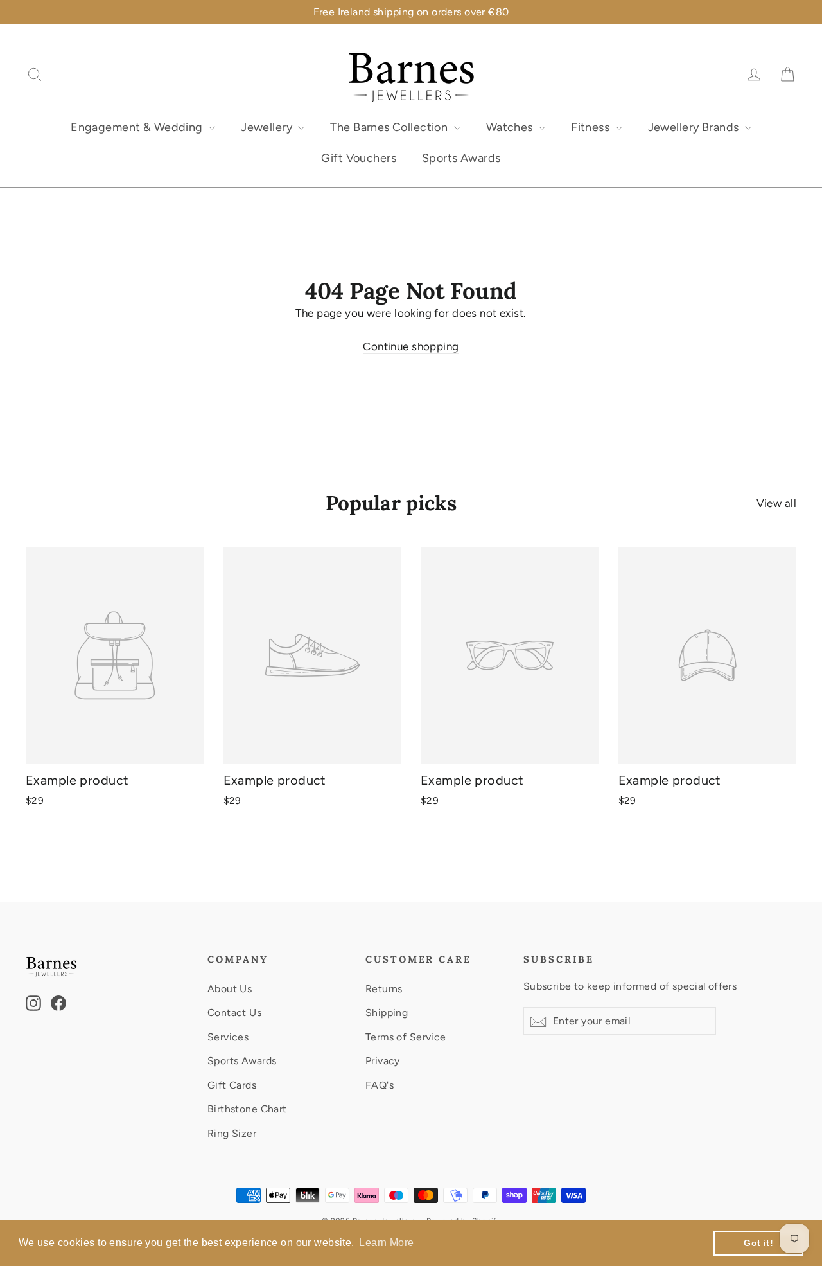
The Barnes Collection (390, 127)
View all (776, 503)
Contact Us (234, 1012)
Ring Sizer (231, 1133)
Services (228, 1037)
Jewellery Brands (695, 127)
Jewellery (268, 127)
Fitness (591, 127)
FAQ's (379, 1085)
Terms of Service (405, 1037)
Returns (384, 989)
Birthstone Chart (247, 1109)
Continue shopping (411, 346)
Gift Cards (231, 1085)
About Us (229, 989)
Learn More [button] (386, 1242)
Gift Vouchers (358, 158)
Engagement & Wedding (138, 127)
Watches (511, 127)
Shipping (386, 1012)
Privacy (382, 1061)
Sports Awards (461, 158)
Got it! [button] (758, 1243)
